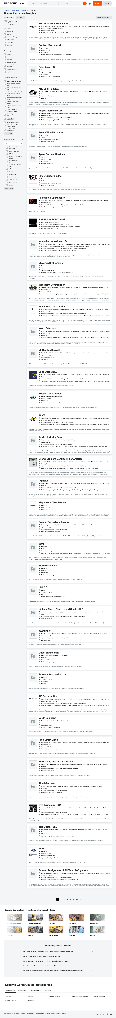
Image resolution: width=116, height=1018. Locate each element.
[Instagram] (107, 1014)
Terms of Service (40, 1013)
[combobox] (72, 3)
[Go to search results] (22, 143)
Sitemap (64, 1013)
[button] (5, 31)
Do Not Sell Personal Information (53, 1013)
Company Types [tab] (10, 990)
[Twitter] (104, 1014)
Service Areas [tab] (47, 990)
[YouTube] (111, 1014)
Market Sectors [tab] (22, 990)
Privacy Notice (30, 1013)
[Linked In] (97, 1014)
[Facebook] (100, 1014)
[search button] (85, 3)
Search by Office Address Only (11, 22)
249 (77, 899)
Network (23, 3)
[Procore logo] (10, 3)
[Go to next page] (80, 899)
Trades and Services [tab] (35, 990)
